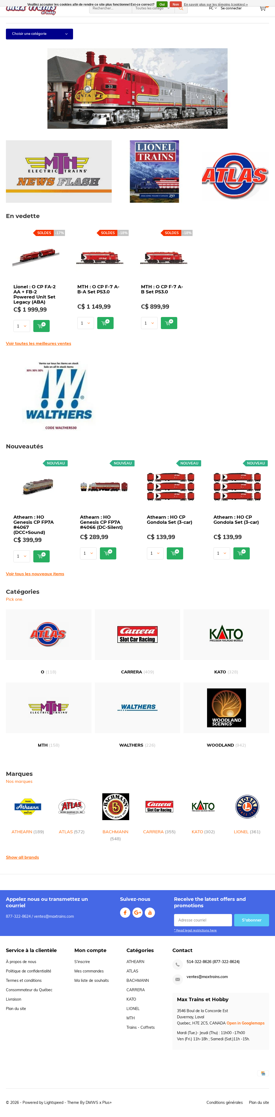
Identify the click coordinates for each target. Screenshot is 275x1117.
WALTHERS (137, 745)
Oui (162, 4)
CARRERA (137, 671)
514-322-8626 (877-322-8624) (213, 962)
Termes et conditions (24, 980)
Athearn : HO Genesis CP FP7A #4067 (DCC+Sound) (33, 524)
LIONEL (247, 831)
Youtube (150, 913)
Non (176, 4)
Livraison (13, 999)
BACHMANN (115, 835)
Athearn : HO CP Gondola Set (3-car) (169, 519)
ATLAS (72, 831)
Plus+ (107, 1102)
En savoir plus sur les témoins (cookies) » (216, 4)
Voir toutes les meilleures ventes (38, 343)
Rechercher (181, 8)
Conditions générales (225, 1102)
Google (137, 913)
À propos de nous (21, 961)
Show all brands (22, 857)
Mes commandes (89, 971)
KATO (226, 671)
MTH (49, 745)
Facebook (125, 913)
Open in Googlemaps (246, 1023)
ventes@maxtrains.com (207, 977)
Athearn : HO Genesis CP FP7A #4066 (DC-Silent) (101, 522)
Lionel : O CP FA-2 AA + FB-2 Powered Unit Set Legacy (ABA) (34, 294)
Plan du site (16, 1008)
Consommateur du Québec (29, 989)
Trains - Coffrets (140, 1027)
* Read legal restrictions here (195, 930)
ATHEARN (28, 831)
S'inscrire (82, 961)
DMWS (92, 1102)
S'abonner (252, 920)
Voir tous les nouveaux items (35, 573)
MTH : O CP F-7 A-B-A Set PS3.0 (98, 289)
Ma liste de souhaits (91, 980)
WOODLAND (226, 745)
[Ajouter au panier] (41, 326)
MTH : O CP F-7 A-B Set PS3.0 (162, 289)
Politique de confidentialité (28, 971)
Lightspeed (53, 1102)
